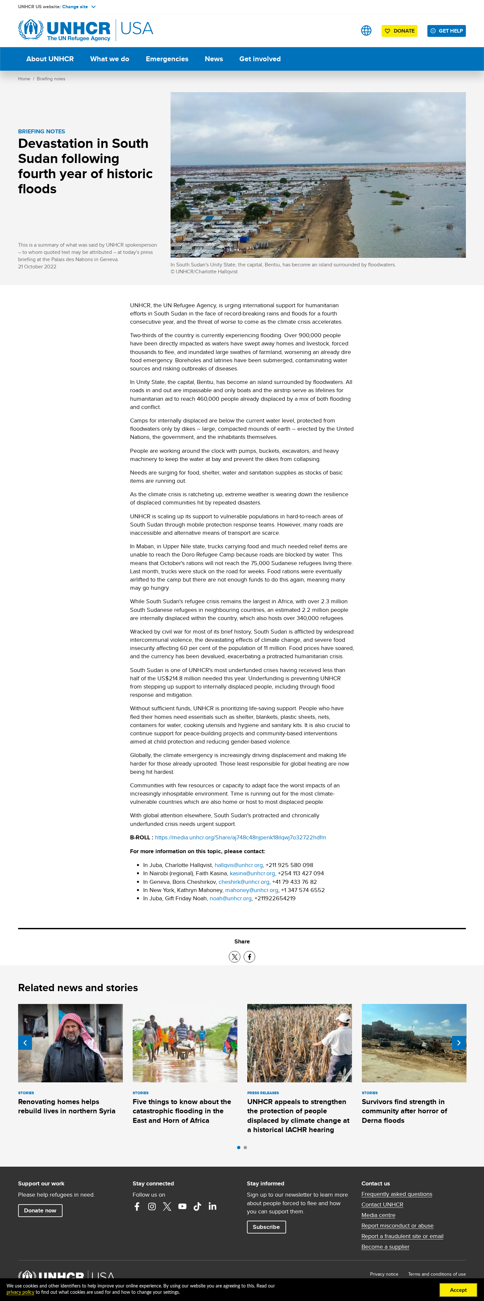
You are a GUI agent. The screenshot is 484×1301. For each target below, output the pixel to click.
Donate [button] (404, 31)
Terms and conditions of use (437, 1274)
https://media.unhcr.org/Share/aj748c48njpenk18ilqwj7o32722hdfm (240, 837)
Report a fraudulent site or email (403, 1236)
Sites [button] (366, 30)
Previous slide (25, 1043)
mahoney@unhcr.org (251, 890)
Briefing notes (51, 78)
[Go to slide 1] (240, 1149)
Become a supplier (386, 1246)
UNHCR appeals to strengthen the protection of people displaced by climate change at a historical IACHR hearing (298, 1115)
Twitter (167, 1206)
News (214, 58)
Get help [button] (451, 31)
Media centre (378, 1215)
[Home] (64, 30)
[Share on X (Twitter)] (234, 956)
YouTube (182, 1206)
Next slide (459, 1043)
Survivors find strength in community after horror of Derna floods (404, 1111)
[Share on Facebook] (249, 956)
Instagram (152, 1206)
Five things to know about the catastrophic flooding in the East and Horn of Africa (182, 1111)
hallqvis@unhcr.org (239, 865)
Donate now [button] (40, 1210)
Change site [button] (75, 6)
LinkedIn (212, 1206)
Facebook (137, 1206)
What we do (109, 58)
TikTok (197, 1206)
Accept (458, 1290)
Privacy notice (384, 1274)
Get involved (260, 58)
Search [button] (345, 30)
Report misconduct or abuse (398, 1225)
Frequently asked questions (397, 1194)
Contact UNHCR (382, 1204)
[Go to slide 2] (247, 1149)
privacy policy (20, 1292)
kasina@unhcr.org (252, 873)
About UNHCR (50, 58)
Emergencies (167, 58)
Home (24, 78)
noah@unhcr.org (231, 898)
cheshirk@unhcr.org (244, 882)
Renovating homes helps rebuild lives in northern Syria (67, 1106)
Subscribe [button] (266, 1227)
